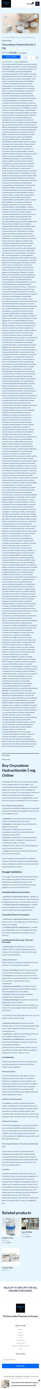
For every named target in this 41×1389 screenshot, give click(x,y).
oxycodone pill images (8, 497)
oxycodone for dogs (26, 241)
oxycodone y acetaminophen (26, 712)
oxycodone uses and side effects (21, 635)
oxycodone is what (27, 333)
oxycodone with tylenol (17, 695)
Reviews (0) (6, 759)
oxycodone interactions (14, 323)
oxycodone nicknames (13, 444)
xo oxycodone (21, 736)
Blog (20, 1348)
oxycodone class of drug (21, 144)
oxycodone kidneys (16, 369)
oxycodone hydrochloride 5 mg (27, 301)
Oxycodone (15, 67)
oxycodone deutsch (25, 168)
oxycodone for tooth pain (9, 250)
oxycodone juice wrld (28, 347)
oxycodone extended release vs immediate (18, 224)
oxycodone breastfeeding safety (27, 129)
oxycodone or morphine (15, 466)
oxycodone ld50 (18, 376)
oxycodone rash (22, 521)
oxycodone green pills (28, 277)
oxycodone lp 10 (21, 395)
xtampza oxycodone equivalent (25, 739)
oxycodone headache (15, 296)
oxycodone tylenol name (14, 613)
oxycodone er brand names (10, 212)
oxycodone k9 (6, 359)
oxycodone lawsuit (7, 376)
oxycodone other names (22, 473)
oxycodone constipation (22, 154)
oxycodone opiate (21, 458)
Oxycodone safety (14, 548)
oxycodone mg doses (25, 415)
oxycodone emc (13, 204)
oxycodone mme (16, 417)
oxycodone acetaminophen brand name (13, 83)
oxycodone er (32, 209)
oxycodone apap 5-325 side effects (19, 108)
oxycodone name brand (9, 434)
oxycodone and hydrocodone (27, 98)
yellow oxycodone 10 (8, 741)
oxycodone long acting (8, 388)
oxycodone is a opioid (21, 330)
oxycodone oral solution (22, 468)
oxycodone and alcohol (25, 93)
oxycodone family (27, 229)
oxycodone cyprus (21, 166)
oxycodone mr (26, 427)
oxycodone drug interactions (23, 187)
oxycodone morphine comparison (22, 422)
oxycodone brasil (13, 127)
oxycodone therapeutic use (16, 584)
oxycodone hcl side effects (9, 291)
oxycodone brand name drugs (14, 125)
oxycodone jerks (17, 342)
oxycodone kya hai (19, 374)
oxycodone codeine (20, 151)
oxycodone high (26, 296)
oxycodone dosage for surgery (28, 175)
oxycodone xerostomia (13, 707)
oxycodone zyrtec (20, 729)
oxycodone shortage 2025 (26, 557)
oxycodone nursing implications (11, 451)
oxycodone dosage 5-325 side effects (18, 173)
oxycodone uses (6, 635)
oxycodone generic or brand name (22, 265)
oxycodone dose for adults (10, 180)
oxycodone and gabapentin (10, 98)
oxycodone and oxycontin (25, 100)
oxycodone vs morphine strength (11, 659)
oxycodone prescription (21, 502)
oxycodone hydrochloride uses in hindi (16, 308)
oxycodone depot (13, 168)
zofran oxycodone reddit (16, 744)
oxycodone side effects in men (11, 562)
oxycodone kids (27, 369)
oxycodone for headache (26, 243)
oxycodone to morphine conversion (25, 603)
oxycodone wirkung (26, 683)
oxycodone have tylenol (24, 284)
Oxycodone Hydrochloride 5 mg (23, 1382)
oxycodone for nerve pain (23, 245)
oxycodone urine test (25, 623)
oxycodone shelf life (14, 555)
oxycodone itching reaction (10, 337)
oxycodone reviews (14, 536)
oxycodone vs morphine (25, 657)
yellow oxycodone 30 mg (22, 741)
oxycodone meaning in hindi (22, 408)
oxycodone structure (14, 574)
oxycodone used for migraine (10, 632)
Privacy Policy (20, 1343)
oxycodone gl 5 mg (20, 270)
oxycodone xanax (7, 705)
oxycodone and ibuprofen (9, 100)
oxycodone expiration (8, 216)
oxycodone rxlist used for (12, 545)
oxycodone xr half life (22, 710)
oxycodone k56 (28, 357)
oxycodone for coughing (13, 241)
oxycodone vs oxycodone (19, 661)
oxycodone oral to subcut (19, 470)
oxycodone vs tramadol (23, 669)
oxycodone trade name (9, 611)
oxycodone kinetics (7, 371)
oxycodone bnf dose (8, 117)
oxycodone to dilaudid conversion (15, 586)
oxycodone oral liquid (8, 468)
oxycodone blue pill (20, 115)
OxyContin (5, 734)
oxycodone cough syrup (19, 163)
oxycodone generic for (22, 260)
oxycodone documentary (21, 171)
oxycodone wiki (15, 683)
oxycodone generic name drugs (19, 262)
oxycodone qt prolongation (19, 509)
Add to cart (11, 57)
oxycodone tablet (18, 577)
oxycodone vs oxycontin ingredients (12, 666)
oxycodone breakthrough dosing (27, 127)
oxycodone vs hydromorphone (11, 654)
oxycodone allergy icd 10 (18, 88)
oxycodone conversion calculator (23, 161)
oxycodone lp (12, 395)
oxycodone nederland (25, 439)
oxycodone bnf (31, 115)
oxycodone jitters (28, 342)
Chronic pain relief (10, 64)
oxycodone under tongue (18, 615)
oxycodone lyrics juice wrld (10, 398)
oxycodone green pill (15, 277)
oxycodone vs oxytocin (30, 666)
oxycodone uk (6, 615)
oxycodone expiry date (24, 219)
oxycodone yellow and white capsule (12, 717)
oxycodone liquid (7, 378)
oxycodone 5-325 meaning (17, 69)
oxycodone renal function (16, 528)
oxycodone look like (12, 393)
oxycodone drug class (18, 185)
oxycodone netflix (17, 441)
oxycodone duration (21, 192)
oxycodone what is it (26, 678)
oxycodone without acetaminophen (24, 702)
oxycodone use (32, 625)
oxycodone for (6, 236)
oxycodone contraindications (15, 156)
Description (6, 755)
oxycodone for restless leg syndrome (24, 248)
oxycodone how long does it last (23, 299)
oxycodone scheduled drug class (11, 553)
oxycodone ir (20, 325)
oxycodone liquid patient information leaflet (14, 383)
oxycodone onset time (8, 458)
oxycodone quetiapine (23, 516)
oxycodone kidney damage (21, 364)
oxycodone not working (9, 449)
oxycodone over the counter (17, 475)
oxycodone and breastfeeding (10, 96)
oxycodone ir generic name (25, 328)
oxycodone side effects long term (16, 565)
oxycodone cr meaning (8, 166)
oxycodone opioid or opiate (29, 461)
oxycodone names (7, 437)
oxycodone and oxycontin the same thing (14, 103)
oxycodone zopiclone (8, 729)
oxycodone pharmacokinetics (23, 492)
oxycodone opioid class (13, 461)
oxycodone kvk (30, 371)
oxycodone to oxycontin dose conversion (23, 608)
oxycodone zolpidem (25, 727)
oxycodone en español (25, 204)
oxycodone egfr (17, 202)
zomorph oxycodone (27, 746)
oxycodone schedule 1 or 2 (28, 550)
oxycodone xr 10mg (10, 710)
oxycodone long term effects (14, 391)
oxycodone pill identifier (30, 495)
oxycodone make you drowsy (26, 398)
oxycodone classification (18, 146)
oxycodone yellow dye (30, 717)
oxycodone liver (12, 386)
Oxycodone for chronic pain (19, 238)
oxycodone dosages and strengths (12, 178)
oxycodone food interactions (24, 233)
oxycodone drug (7, 185)
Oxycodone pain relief (17, 482)
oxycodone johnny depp (9, 345)
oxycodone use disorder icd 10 (27, 628)
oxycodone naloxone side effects (23, 432)
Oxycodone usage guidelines (19, 625)
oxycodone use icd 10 (8, 630)
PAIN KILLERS (11, 37)
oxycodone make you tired (10, 403)
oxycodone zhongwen (22, 722)
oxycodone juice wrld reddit (10, 352)
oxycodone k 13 (23, 354)
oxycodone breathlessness (10, 132)
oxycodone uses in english (9, 637)
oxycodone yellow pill (8, 719)
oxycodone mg (14, 415)
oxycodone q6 (19, 507)
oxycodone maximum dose (29, 405)
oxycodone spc (11, 567)
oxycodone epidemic (20, 207)
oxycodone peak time (11, 490)
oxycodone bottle (17, 120)
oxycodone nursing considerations (26, 449)
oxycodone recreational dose (23, 524)
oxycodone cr (30, 163)
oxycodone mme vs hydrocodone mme (19, 420)
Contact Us (20, 1340)
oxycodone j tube (7, 340)
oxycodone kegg (28, 362)
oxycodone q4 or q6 (8, 507)
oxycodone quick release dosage (19, 519)
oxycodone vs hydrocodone (10, 649)
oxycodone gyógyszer (8, 279)
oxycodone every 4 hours (28, 214)
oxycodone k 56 (9, 357)
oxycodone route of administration (23, 538)
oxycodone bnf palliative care (23, 117)
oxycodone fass (22, 231)
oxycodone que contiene (17, 512)
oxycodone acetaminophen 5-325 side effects (20, 81)
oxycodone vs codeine (8, 644)
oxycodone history (7, 299)
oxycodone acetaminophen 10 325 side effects (15, 74)
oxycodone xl (25, 707)
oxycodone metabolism (16, 412)
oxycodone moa (6, 422)
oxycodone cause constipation (23, 137)
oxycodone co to (28, 149)
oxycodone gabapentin (12, 255)
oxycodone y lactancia (8, 715)
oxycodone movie (16, 427)
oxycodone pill (18, 495)
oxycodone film (10, 233)
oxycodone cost (6, 163)
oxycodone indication (23, 318)
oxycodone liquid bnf (19, 378)
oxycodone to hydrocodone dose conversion (15, 596)
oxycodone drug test (8, 192)
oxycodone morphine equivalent (11, 424)
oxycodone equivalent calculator (18, 209)
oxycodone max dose (24, 403)
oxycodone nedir (7, 441)
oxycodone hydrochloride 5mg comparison (14, 303)
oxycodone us (6, 625)
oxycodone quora (11, 521)
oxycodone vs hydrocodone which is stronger (21, 652)
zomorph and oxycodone (13, 746)
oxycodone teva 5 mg (11, 582)
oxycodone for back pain (18, 236)
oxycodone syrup (7, 577)
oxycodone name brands (23, 434)
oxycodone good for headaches (17, 272)
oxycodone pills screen (22, 497)
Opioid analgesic (7, 67)
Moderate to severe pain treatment (26, 64)
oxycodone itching (27, 335)
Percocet (22, 734)
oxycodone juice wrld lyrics (29, 349)
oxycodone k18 (18, 357)
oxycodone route (7, 538)
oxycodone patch (23, 487)
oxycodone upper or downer (13, 618)
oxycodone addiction (20, 86)
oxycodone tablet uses (30, 577)
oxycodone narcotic (19, 437)
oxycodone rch (31, 521)
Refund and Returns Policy (20, 1346)
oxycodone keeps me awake (14, 362)
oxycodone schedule (14, 550)
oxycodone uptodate (14, 620)
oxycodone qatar (29, 507)
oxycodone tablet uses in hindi (11, 579)
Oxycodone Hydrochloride (10, 301)
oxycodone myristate (8, 429)
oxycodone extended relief (10, 226)
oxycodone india (12, 318)
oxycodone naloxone (21, 429)
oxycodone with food (15, 690)
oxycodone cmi (18, 149)
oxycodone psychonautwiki (19, 504)
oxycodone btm (22, 132)
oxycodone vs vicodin (20, 671)
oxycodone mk (6, 417)
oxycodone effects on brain (21, 199)
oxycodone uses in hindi (24, 637)
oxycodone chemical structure (20, 141)
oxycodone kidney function (19, 366)
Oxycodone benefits (8, 112)
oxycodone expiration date (23, 216)
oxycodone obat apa (25, 453)
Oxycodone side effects (9, 560)
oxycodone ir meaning (8, 330)
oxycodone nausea (13, 439)
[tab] (20, 755)
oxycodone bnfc (6, 120)
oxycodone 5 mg (24, 67)
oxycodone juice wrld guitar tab (11, 349)
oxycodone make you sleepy (26, 400)
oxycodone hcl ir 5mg (28, 289)
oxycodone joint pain (23, 345)
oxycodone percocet (8, 492)
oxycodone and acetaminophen (15, 91)
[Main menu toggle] (37, 4)
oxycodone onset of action (10, 456)
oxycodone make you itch (9, 400)
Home (4, 37)
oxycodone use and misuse (10, 628)
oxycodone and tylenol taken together (19, 105)
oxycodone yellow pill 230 (23, 719)
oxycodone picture (7, 495)
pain (27, 784)
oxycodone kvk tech (8, 374)
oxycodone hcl (6, 287)
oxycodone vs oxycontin (25, 664)
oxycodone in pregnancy (21, 316)
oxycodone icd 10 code (26, 311)
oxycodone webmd (13, 678)
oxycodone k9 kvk (16, 359)
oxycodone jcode (7, 342)
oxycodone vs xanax (23, 674)
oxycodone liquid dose (13, 381)
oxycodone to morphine (16, 601)
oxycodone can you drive (27, 134)
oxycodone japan (30, 340)
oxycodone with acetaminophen (11, 686)
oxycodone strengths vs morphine (18, 570)
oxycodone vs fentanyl (28, 647)
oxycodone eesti (18, 195)
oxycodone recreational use (10, 526)
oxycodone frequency (20, 253)
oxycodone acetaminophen (24, 71)
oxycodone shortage (27, 555)
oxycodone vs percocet (9, 669)
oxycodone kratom (19, 371)
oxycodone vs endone (14, 647)
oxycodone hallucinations (21, 282)
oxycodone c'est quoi (13, 134)
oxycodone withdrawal (16, 698)
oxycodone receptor (8, 524)
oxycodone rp (25, 543)
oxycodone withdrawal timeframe (18, 700)
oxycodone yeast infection (23, 715)
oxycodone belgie (30, 110)
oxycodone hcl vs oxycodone (26, 291)
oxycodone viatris (15, 642)
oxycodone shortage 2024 (10, 557)
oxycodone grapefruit (12, 274)
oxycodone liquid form (27, 381)
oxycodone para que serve (24, 485)
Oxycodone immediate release (11, 313)
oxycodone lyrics (32, 395)
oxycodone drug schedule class (27, 190)
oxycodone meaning (8, 408)
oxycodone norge (13, 446)
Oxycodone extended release (10, 221)
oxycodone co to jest (8, 151)
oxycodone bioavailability (21, 112)
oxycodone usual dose (18, 640)
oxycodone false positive (14, 229)
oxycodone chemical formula (10, 139)
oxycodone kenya (7, 364)
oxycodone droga (15, 183)
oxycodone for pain (7, 248)
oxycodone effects (7, 199)
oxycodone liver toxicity (25, 386)
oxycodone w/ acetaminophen (16, 676)
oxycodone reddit (24, 526)
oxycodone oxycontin (20, 480)
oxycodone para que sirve (9, 487)
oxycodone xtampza (11, 712)
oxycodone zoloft (13, 727)
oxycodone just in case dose (10, 354)
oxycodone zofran (10, 724)
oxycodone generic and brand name (19, 258)
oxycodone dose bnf (29, 178)
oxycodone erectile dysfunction (11, 214)
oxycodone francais (7, 253)
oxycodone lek (28, 376)
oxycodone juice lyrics (15, 347)
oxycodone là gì (30, 374)
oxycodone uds (25, 613)
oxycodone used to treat (27, 632)
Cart (20, 1338)
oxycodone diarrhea (8, 171)
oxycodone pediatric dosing (26, 490)
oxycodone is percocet (14, 333)
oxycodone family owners (9, 231)
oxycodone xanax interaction (21, 705)
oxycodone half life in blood (23, 279)
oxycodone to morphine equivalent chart (14, 606)
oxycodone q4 (31, 504)
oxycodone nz (14, 453)
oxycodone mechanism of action (11, 410)
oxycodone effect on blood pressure (20, 197)
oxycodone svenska (26, 574)
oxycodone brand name (9, 122)
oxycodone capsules (8, 137)
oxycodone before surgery (16, 110)
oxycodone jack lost (18, 340)
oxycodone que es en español (10, 514)
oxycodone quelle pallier (9, 516)
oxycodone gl (10, 270)
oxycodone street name (23, 567)
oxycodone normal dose (26, 446)
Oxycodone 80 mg (9, 71)
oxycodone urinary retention (28, 620)
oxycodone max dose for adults (11, 405)
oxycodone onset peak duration (27, 456)
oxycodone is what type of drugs (11, 335)
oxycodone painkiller (30, 482)
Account (20, 1335)
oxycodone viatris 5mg (28, 642)
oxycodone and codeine (27, 96)
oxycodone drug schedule (9, 190)
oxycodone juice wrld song (26, 352)
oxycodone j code (32, 337)
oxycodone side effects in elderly (25, 560)
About (21, 1332)
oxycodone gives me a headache (11, 267)
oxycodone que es (30, 512)
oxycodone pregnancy (20, 499)
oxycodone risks (26, 536)
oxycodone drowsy (26, 183)
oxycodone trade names (23, 611)
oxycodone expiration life (9, 219)
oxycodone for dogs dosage (10, 243)
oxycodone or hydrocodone (10, 463)
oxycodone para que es (9, 485)
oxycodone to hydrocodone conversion (23, 594)
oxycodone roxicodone (9, 540)
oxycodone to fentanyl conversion (12, 591)
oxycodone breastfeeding (9, 129)
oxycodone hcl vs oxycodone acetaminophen (15, 294)
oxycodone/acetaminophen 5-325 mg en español (16, 732)
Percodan (28, 734)
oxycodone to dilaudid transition (25, 589)
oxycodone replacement (14, 533)
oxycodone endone (7, 207)
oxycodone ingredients (19, 320)
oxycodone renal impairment (17, 531)
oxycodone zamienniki (8, 722)
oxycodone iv (22, 337)
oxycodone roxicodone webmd (11, 543)
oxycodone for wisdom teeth (26, 250)
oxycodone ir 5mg (11, 328)
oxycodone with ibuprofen (16, 693)
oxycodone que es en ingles (28, 514)
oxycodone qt (6, 509)
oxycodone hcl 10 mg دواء (18, 287)
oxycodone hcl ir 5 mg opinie (12, 289)
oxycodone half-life (7, 282)
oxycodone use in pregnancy (23, 630)
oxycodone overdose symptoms (20, 478)
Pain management (14, 734)
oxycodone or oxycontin (29, 466)
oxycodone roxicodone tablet (24, 540)
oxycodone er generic (25, 212)
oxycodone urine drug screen (10, 623)
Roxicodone (12, 736)
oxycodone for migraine (9, 245)
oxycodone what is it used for (10, 681)
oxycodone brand (28, 120)
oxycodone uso (6, 640)
